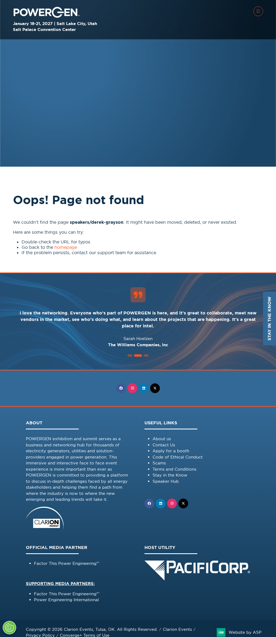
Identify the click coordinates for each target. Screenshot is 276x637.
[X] (155, 388)
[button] (258, 11)
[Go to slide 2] (129, 355)
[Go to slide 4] (146, 355)
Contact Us (164, 444)
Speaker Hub (166, 481)
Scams (159, 463)
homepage (65, 247)
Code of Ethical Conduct (178, 457)
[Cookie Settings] (9, 627)
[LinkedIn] (144, 388)
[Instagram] (132, 388)
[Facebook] (121, 388)
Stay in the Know (170, 475)
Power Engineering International (66, 599)
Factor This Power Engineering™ (66, 563)
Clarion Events (177, 629)
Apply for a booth (171, 450)
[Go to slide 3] (138, 355)
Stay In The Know (269, 319)
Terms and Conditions (174, 469)
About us (162, 438)
